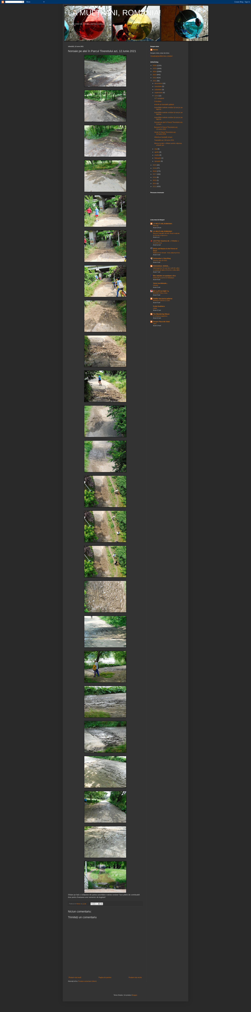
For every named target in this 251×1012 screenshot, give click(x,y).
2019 (155, 168)
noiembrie (158, 86)
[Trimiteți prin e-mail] (91, 904)
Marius (155, 50)
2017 (155, 174)
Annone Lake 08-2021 (160, 260)
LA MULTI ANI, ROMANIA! (162, 224)
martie (157, 155)
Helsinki (155, 285)
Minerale (155, 225)
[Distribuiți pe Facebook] (99, 904)
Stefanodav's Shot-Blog (162, 258)
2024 (155, 71)
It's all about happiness (160, 316)
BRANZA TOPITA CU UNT (161, 300)
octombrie (158, 90)
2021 (155, 81)
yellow (155, 308)
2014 (155, 183)
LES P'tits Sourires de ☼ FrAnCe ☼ (166, 241)
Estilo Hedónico (159, 306)
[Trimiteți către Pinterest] (101, 904)
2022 (155, 78)
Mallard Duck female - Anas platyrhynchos (166, 252)
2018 (155, 171)
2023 (155, 75)
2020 (155, 165)
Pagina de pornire (105, 977)
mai (156, 149)
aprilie (157, 152)
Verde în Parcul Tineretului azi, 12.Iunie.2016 (165, 133)
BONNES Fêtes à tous (160, 293)
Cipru (154, 323)
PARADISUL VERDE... (161, 266)
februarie (158, 158)
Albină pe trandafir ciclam (163, 137)
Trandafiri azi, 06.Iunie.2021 (164, 140)
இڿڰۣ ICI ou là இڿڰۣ (161, 291)
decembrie (158, 83)
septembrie (159, 93)
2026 (155, 65)
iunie (156, 96)
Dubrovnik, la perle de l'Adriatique (163, 277)
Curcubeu (157, 101)
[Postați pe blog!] (94, 904)
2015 (155, 180)
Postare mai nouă (75, 977)
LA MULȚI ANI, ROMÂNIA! (114, 12)
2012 (155, 186)
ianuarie (158, 161)
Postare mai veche (135, 977)
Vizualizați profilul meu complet (161, 56)
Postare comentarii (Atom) (87, 981)
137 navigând (159, 98)
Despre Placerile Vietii (161, 322)
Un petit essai (157, 243)
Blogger (134, 995)
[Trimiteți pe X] (96, 904)
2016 (155, 177)
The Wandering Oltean (161, 314)
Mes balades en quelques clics (164, 276)
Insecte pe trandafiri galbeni (164, 104)
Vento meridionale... (160, 283)
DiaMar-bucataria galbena (162, 299)
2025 (155, 68)
